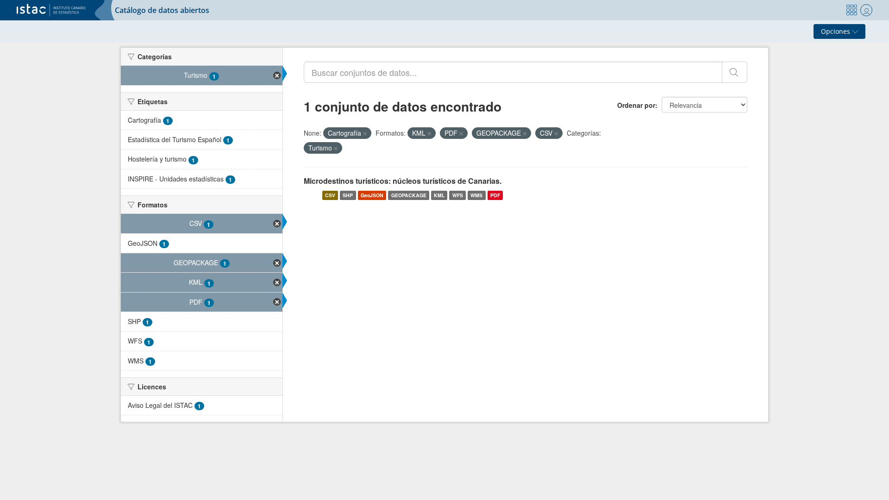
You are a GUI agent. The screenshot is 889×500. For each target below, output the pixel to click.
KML (439, 195)
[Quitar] (365, 133)
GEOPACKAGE (408, 195)
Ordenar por (636, 105)
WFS (457, 195)
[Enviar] (734, 72)
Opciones (836, 31)
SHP (348, 195)
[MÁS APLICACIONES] (851, 10)
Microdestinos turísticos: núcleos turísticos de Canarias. (402, 180)
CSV (330, 195)
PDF (495, 195)
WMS (476, 195)
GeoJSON (372, 195)
